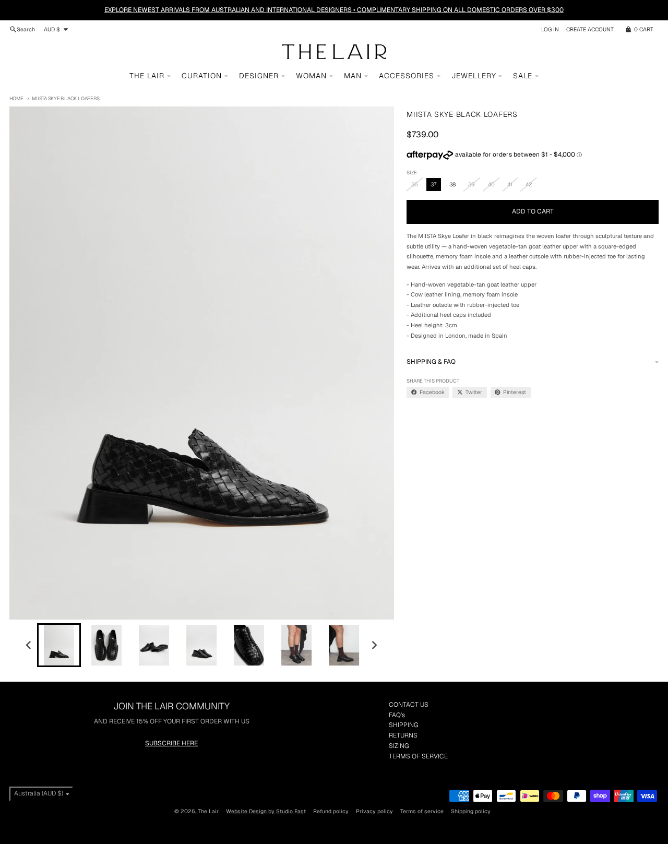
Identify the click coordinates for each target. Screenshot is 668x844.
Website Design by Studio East (266, 811)
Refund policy (331, 811)
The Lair (208, 811)
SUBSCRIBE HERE (171, 743)
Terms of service (422, 811)
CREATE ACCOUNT (590, 29)
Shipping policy (471, 811)
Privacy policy (374, 811)
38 (452, 184)
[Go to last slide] (28, 645)
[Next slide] (374, 645)
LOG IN (550, 29)
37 (433, 184)
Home (16, 98)
